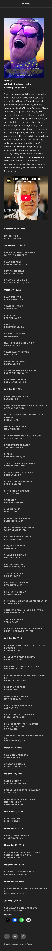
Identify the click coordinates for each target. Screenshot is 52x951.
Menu (27, 4)
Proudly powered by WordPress (18, 944)
